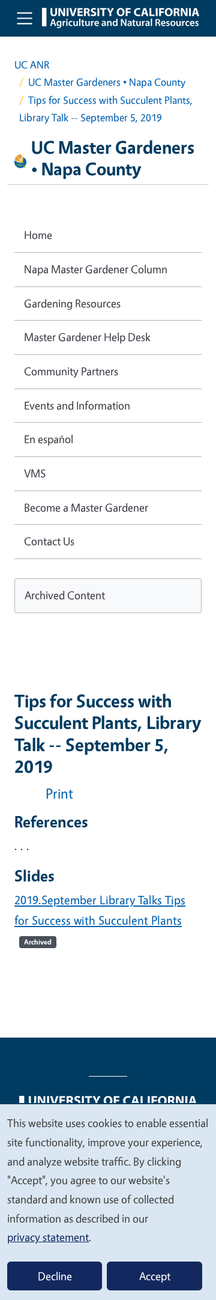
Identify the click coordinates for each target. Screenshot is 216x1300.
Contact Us (49, 541)
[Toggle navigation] (24, 18)
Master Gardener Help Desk (87, 337)
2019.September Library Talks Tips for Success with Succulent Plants (99, 919)
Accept (154, 1276)
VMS (35, 473)
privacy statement (48, 1237)
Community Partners (71, 371)
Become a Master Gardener (86, 507)
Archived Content (65, 595)
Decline (55, 1276)
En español (48, 439)
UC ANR (31, 64)
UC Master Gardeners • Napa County (106, 82)
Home (38, 235)
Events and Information (77, 405)
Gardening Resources (72, 303)
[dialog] (108, 1201)
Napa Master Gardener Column (95, 269)
